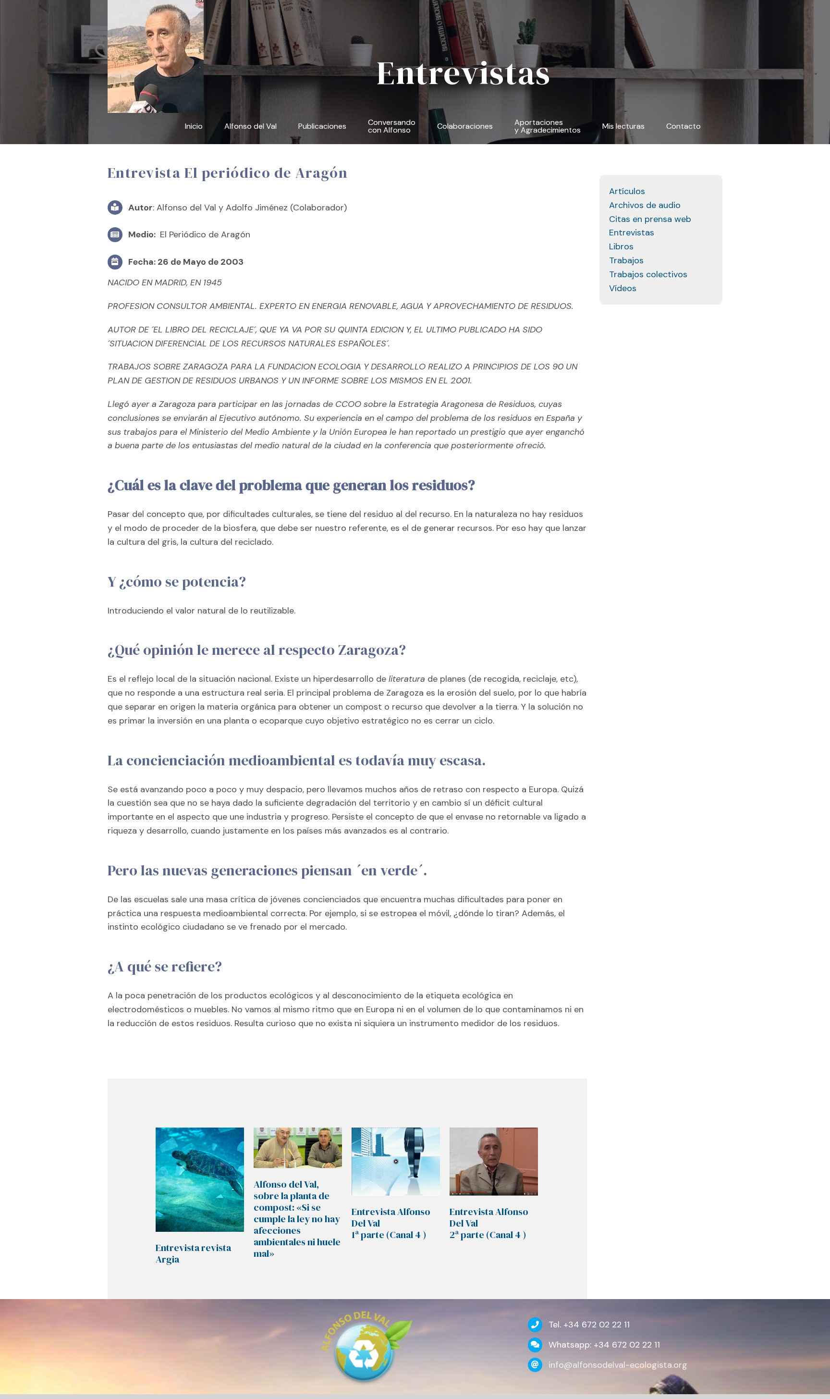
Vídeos (622, 288)
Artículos (627, 191)
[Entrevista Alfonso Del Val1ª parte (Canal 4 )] (396, 1161)
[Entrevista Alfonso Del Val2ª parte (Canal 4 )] (494, 1161)
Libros (621, 246)
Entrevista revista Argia (193, 1253)
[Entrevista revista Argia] (200, 1179)
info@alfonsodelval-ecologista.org (618, 1365)
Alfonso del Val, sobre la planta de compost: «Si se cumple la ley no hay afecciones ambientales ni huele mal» (297, 1219)
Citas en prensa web (650, 219)
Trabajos (626, 260)
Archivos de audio (645, 205)
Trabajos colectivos (648, 274)
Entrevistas (631, 232)
